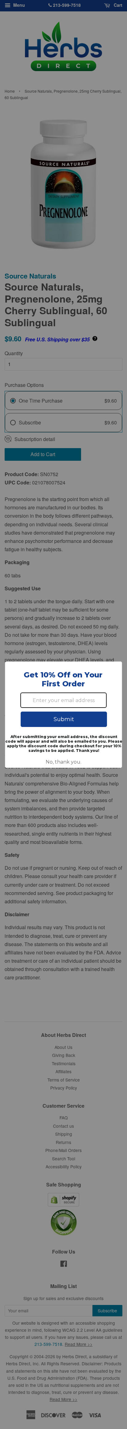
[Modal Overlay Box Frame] (63, 714)
